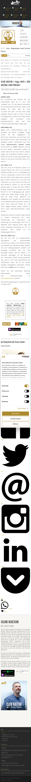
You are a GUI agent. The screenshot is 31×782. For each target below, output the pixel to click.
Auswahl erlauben (15, 418)
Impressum (5, 739)
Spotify (8, 317)
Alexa (11, 765)
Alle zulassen (15, 413)
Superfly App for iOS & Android (10, 763)
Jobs (3, 733)
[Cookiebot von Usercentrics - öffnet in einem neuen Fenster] (22, 357)
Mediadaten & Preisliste (8, 735)
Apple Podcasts (17, 315)
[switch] (26, 391)
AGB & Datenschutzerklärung (9, 737)
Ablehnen (15, 424)
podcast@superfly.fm (7, 278)
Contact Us (5, 740)
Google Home (18, 765)
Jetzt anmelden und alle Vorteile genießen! (13, 773)
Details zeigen (22, 408)
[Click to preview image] (8, 36)
